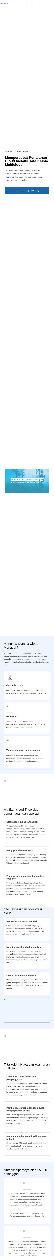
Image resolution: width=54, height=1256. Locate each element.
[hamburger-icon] (29, 3)
